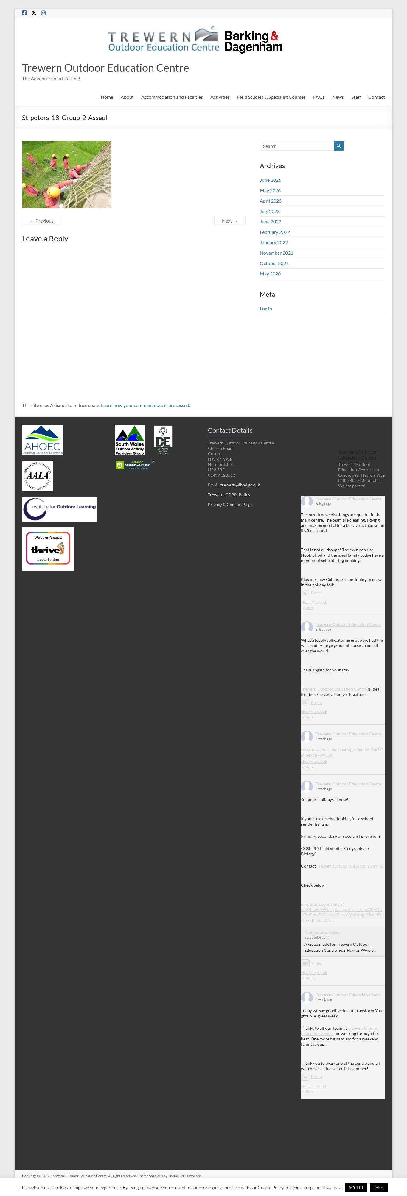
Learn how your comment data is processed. (145, 405)
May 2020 (270, 273)
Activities (220, 97)
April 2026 (271, 200)
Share (309, 608)
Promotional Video (322, 931)
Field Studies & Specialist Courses (271, 97)
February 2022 (275, 232)
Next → (230, 220)
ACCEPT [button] (356, 1187)
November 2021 (276, 253)
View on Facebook (314, 602)
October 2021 (274, 263)
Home (107, 97)
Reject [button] (378, 1187)
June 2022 (270, 221)
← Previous (42, 220)
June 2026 (270, 180)
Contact (376, 97)
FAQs (319, 97)
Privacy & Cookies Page (229, 504)
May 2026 (270, 190)
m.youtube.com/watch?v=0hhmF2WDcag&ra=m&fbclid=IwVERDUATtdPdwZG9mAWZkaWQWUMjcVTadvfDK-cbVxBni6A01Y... (342, 912)
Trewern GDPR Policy (229, 494)
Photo (316, 592)
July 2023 (270, 211)
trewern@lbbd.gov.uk (240, 484)
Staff (356, 97)
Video (316, 963)
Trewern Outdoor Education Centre (105, 67)
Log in (266, 308)
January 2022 (274, 242)
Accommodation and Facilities (172, 97)
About (127, 97)
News (338, 97)
